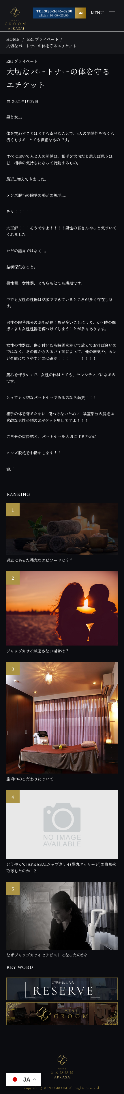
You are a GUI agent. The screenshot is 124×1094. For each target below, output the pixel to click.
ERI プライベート (43, 39)
